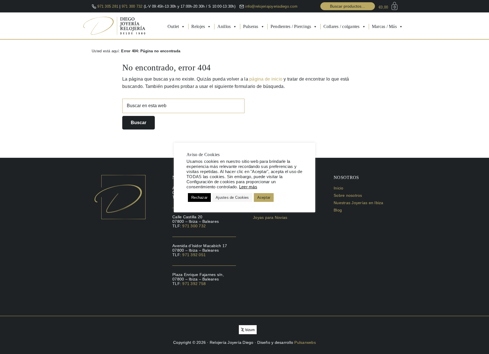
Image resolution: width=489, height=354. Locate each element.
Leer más (248, 187)
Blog (338, 210)
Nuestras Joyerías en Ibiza (358, 202)
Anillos (224, 26)
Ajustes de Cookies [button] (232, 197)
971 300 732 (133, 6)
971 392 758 (194, 283)
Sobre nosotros (348, 195)
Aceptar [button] (264, 197)
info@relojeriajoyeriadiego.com (271, 6)
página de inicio (265, 79)
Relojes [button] (198, 26)
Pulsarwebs (305, 342)
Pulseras (250, 26)
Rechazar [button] (199, 197)
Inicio (339, 188)
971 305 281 (107, 6)
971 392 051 (194, 254)
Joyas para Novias (270, 217)
